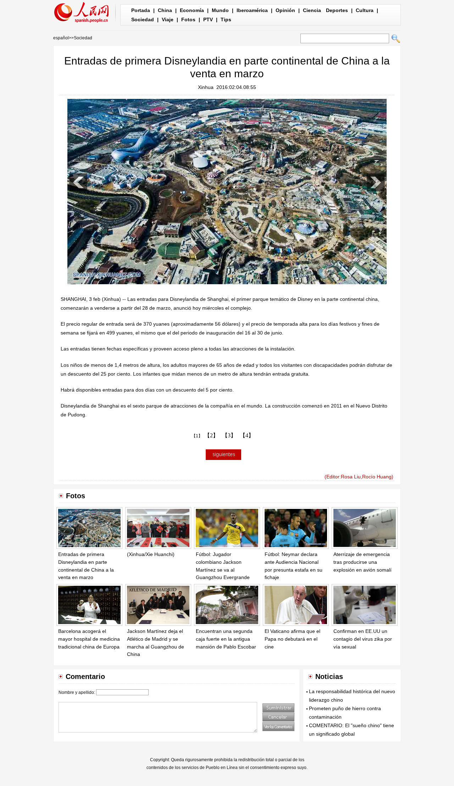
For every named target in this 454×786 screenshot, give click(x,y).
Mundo (220, 10)
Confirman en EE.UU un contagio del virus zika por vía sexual (362, 638)
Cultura (364, 10)
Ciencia (312, 10)
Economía (192, 10)
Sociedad (142, 19)
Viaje (167, 19)
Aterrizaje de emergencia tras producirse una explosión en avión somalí (362, 561)
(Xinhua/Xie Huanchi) (151, 554)
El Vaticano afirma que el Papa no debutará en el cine (292, 638)
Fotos (188, 19)
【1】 (197, 435)
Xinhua (206, 87)
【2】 (211, 435)
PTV (208, 19)
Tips (226, 19)
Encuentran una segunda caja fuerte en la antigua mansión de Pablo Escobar (226, 638)
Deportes (337, 10)
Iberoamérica (252, 10)
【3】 (229, 435)
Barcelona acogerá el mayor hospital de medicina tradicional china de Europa (89, 638)
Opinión (285, 10)
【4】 (247, 435)
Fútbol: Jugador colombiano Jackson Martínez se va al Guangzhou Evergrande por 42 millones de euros (223, 569)
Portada (140, 10)
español (61, 37)
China (165, 10)
